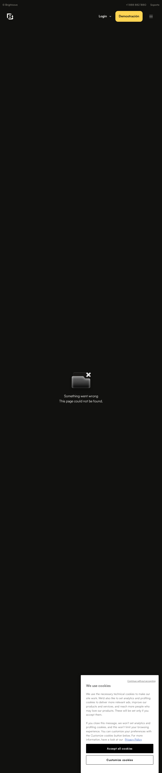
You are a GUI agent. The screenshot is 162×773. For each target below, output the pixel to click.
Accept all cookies (119, 748)
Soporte (154, 4)
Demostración (129, 16)
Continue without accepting (141, 681)
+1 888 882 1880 (136, 4)
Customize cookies (120, 760)
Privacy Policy (133, 739)
